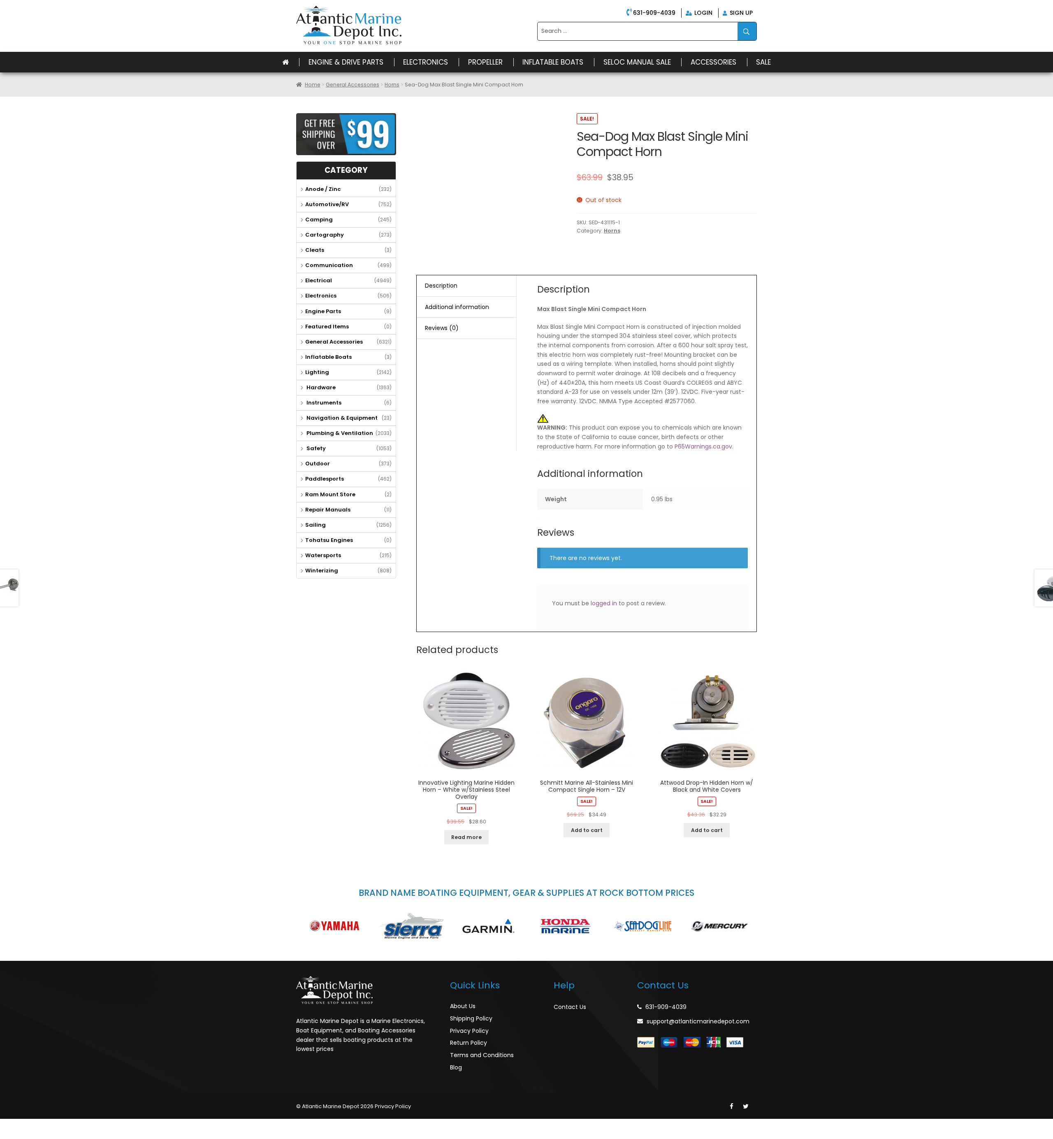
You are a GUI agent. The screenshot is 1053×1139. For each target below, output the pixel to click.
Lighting (317, 372)
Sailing (315, 525)
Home (312, 84)
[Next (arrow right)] (26, 1135)
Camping (319, 219)
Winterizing (321, 570)
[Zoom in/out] (62, 1125)
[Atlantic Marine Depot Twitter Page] (746, 1106)
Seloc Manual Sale (637, 62)
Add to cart (587, 830)
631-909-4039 (654, 13)
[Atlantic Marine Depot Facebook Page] (731, 1106)
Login (702, 13)
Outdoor (317, 463)
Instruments (323, 403)
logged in (604, 603)
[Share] (26, 1125)
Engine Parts (323, 311)
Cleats (314, 250)
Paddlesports (324, 479)
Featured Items (327, 326)
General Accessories (352, 84)
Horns (392, 84)
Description (441, 285)
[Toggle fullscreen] (44, 1125)
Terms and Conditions (482, 1055)
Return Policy (468, 1043)
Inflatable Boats (552, 62)
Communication (329, 265)
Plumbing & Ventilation (339, 433)
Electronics (425, 62)
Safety (315, 448)
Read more (466, 837)
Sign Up (740, 13)
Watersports (323, 555)
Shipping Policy (471, 1018)
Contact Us (570, 1007)
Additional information (457, 307)
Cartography (324, 235)
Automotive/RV (327, 204)
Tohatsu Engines (329, 540)
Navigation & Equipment (341, 418)
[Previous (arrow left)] (8, 1135)
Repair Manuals (327, 510)
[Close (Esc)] (8, 1125)
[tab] (466, 286)
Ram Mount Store (330, 494)
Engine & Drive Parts (345, 62)
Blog (456, 1067)
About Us (462, 1006)
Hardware (320, 387)
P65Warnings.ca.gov (703, 446)
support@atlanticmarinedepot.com (698, 1021)
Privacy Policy (469, 1031)
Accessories (713, 62)
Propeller (485, 62)
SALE (763, 62)
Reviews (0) (442, 328)
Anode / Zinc (323, 189)
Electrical (318, 280)
